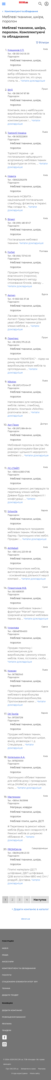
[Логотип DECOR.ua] (23, 2)
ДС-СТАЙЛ (13, 468)
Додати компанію (12, 1010)
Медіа (5, 955)
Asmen (11, 295)
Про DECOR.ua (12, 1069)
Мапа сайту (35, 1073)
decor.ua (25, 919)
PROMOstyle (14, 849)
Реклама (7, 1024)
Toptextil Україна (17, 133)
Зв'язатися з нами (28, 1069)
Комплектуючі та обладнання (19, 968)
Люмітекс (13, 338)
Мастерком (14, 797)
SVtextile (12, 511)
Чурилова (13, 627)
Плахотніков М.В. (17, 588)
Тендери (6, 1030)
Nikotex (12, 381)
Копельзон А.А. (16, 757)
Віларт (11, 219)
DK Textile (13, 714)
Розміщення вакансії (13, 1017)
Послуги (6, 975)
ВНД (10, 90)
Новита (12, 176)
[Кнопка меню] (3, 4)
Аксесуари (8, 961)
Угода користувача (19, 1073)
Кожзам (12, 671)
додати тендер (10, 995)
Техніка (6, 988)
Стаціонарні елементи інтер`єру (20, 982)
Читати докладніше (33, 80)
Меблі (5, 948)
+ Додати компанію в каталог (30, 909)
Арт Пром (13, 425)
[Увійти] (46, 3)
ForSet (11, 252)
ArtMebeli (13, 548)
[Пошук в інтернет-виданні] (40, 3)
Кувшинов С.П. (16, 50)
